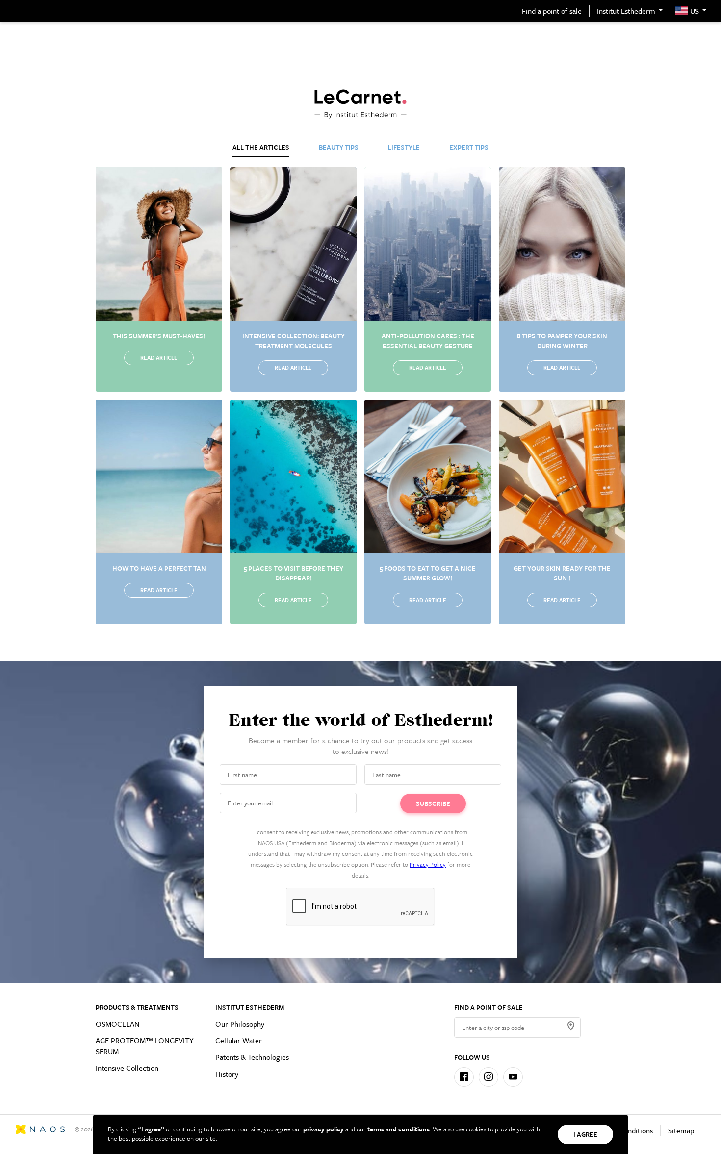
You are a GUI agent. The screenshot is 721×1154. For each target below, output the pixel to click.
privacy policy (323, 1129)
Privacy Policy (428, 864)
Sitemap (681, 1130)
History (226, 1073)
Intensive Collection (127, 1067)
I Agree (585, 1134)
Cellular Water (238, 1040)
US (694, 10)
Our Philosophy (239, 1023)
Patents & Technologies (252, 1057)
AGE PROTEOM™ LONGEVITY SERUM (145, 1045)
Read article (159, 357)
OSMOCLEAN (118, 1023)
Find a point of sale (552, 10)
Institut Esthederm (626, 10)
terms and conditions (398, 1129)
